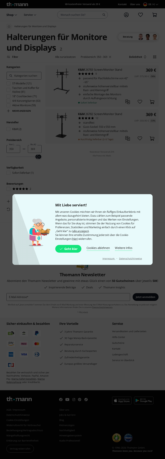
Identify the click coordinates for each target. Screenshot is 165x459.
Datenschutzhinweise (130, 258)
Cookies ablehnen (98, 248)
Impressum (108, 258)
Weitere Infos (123, 248)
